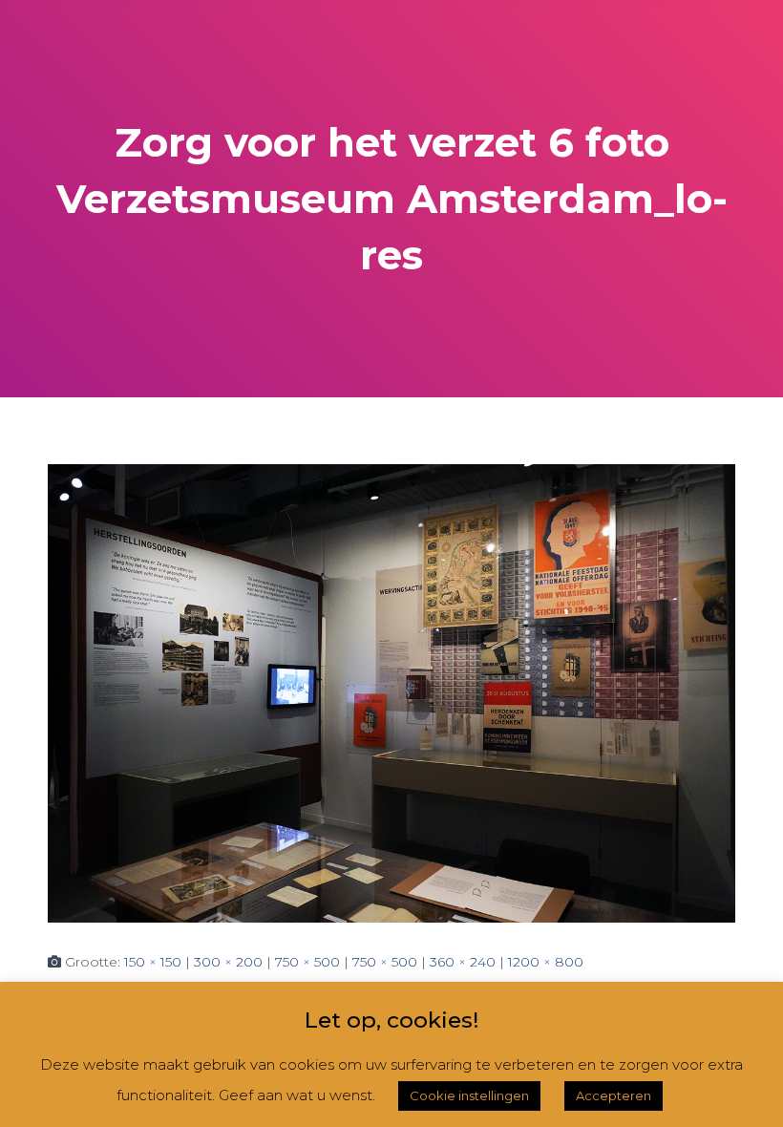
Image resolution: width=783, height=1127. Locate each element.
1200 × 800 (545, 961)
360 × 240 (463, 961)
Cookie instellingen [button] (469, 1095)
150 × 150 (152, 961)
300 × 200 (228, 961)
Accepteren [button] (613, 1095)
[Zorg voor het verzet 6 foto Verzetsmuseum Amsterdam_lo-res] (391, 692)
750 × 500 (307, 961)
